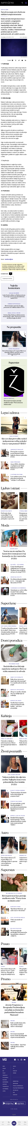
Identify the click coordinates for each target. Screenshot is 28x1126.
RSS (14, 1092)
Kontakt (15, 1094)
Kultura (5, 1079)
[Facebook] (15, 1059)
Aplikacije (15, 1090)
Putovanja (5, 1077)
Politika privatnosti (18, 1088)
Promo (14, 1002)
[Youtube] (24, 1059)
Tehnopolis (6, 1086)
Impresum (15, 1083)
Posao (3, 966)
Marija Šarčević (9, 398)
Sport (4, 1068)
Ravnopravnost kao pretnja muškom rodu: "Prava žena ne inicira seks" (13, 402)
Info (4, 1066)
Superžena (5, 1082)
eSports (5, 1084)
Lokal (4, 1091)
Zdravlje (5, 1075)
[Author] (14, 382)
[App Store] (19, 1103)
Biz (3, 1070)
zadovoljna (9, 259)
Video (14, 1066)
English (15, 1070)
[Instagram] (21, 1059)
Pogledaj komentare (7, 278)
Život (4, 1073)
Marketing (15, 1081)
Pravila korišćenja (18, 1085)
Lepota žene (4, 9)
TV (13, 1068)
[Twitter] (18, 1059)
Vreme (14, 1073)
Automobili (5, 1088)
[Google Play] (8, 1103)
